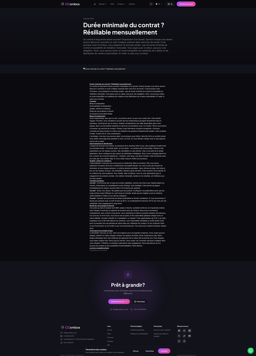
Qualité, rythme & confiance (100, 109)
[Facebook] (179, 331)
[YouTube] (190, 336)
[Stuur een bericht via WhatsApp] (251, 351)
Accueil (109, 330)
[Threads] (184, 341)
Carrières (132, 4)
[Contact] (170, 4)
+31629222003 (69, 336)
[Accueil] (95, 4)
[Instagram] (184, 331)
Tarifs (112, 4)
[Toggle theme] (151, 4)
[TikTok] (184, 336)
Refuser (136, 351)
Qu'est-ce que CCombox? (162, 330)
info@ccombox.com (70, 333)
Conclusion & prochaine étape (101, 114)
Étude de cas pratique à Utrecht (102, 111)
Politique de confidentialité (139, 334)
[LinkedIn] (190, 331)
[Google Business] (179, 341)
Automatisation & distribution (100, 106)
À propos (120, 4)
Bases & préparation (97, 104)
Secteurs (102, 4)
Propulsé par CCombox (98, 250)
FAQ (108, 345)
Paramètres (150, 351)
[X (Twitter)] (179, 336)
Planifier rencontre (186, 4)
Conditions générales (137, 330)
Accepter (164, 351)
